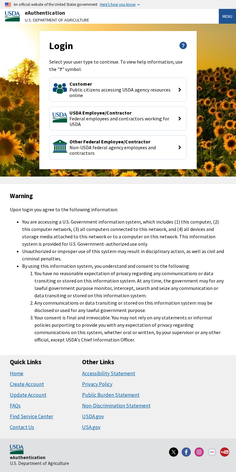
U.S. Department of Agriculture (57, 20)
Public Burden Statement (111, 395)
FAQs (15, 405)
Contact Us (22, 427)
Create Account (27, 384)
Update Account (28, 395)
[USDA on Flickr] (212, 452)
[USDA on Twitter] (173, 452)
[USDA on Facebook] (186, 452)
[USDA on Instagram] (199, 452)
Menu (227, 16)
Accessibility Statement (108, 373)
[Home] (17, 450)
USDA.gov (93, 416)
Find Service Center (31, 416)
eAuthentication (45, 13)
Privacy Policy (97, 384)
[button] (118, 90)
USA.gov (91, 427)
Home (16, 373)
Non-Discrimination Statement (116, 405)
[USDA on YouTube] (224, 452)
